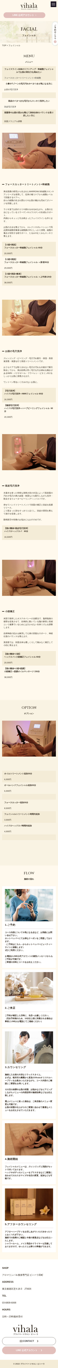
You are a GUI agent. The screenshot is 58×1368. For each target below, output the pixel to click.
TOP (4, 45)
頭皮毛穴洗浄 (10, 107)
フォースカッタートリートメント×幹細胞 (22, 78)
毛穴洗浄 (14, 89)
